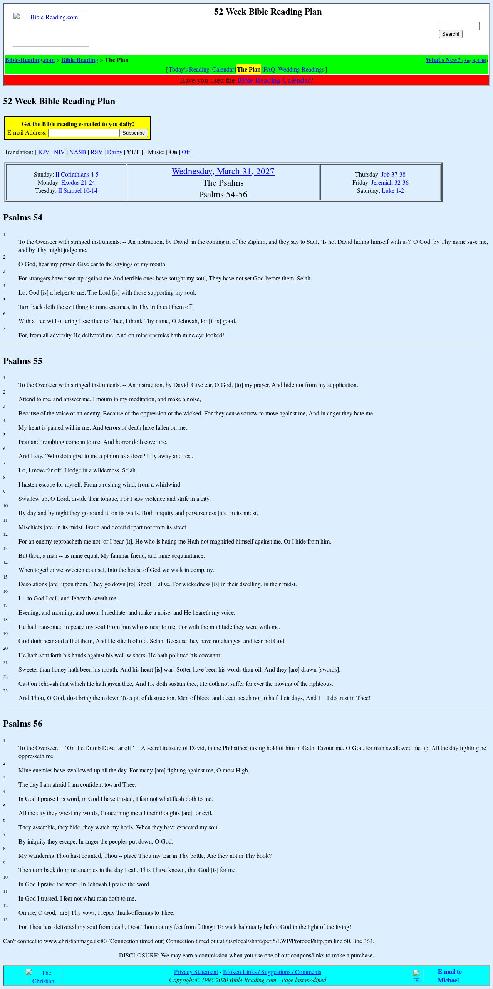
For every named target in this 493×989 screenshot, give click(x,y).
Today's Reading (189, 69)
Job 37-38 (393, 174)
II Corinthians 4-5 (77, 174)
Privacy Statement (196, 971)
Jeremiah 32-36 (390, 182)
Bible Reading (79, 59)
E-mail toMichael (450, 975)
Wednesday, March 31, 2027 (223, 171)
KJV (44, 152)
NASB (77, 152)
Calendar (223, 69)
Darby (114, 152)
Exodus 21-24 (78, 182)
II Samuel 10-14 (77, 190)
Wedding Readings (301, 69)
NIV (59, 152)
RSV (97, 152)
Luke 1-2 (393, 190)
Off (186, 152)
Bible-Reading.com (30, 59)
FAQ (269, 69)
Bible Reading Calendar (273, 80)
